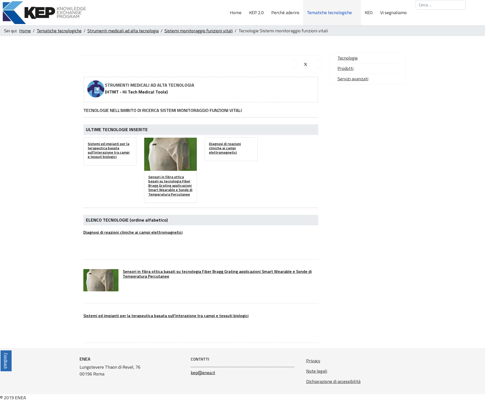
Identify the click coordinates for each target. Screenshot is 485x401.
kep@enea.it (203, 372)
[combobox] (441, 5)
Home (235, 12)
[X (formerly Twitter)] (305, 64)
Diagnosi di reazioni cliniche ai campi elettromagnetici (225, 148)
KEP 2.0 (256, 12)
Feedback (6, 361)
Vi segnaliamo (393, 12)
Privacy (313, 360)
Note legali (316, 371)
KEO (369, 12)
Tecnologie (347, 58)
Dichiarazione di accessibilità (333, 381)
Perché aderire (285, 12)
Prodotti (345, 68)
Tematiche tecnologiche (329, 12)
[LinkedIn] (317, 64)
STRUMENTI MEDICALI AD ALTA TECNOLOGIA (149, 85)
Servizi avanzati (352, 78)
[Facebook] (293, 64)
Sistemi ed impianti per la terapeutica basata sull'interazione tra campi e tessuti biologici (109, 150)
